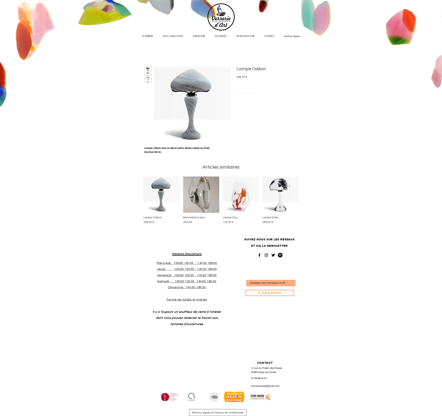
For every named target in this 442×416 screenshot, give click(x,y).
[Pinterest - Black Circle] (280, 255)
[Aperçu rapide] (161, 195)
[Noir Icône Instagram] (266, 255)
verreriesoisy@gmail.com (265, 386)
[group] (221, 202)
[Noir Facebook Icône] (259, 255)
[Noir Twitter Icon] (273, 255)
